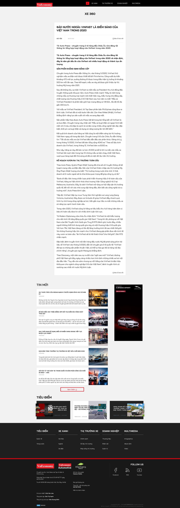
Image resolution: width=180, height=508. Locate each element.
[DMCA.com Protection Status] (41, 505)
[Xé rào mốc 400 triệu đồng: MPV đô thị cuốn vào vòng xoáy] (98, 317)
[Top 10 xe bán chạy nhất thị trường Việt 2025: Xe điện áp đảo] (44, 410)
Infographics (128, 439)
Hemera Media (77, 474)
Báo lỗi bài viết (118, 38)
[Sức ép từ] (98, 376)
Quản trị (105, 449)
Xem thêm (71, 389)
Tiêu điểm (44, 397)
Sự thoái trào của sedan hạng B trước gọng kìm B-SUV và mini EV (62, 293)
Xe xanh (94, 3)
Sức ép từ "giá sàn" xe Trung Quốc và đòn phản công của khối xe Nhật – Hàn (62, 372)
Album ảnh (127, 444)
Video (126, 449)
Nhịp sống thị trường (87, 449)
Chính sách (84, 439)
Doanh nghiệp (122, 3)
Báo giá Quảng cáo (78, 482)
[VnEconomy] (45, 466)
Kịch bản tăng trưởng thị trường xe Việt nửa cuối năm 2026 (62, 351)
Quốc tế (39, 439)
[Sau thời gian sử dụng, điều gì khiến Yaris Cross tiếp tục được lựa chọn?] (98, 337)
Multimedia (136, 3)
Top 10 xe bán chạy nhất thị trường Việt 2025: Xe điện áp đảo (57, 408)
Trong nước (57, 415)
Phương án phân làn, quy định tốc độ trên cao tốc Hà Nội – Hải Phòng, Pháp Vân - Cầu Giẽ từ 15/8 (85, 407)
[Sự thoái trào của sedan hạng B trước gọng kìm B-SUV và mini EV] (98, 298)
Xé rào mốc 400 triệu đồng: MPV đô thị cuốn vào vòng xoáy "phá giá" (61, 313)
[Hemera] (80, 466)
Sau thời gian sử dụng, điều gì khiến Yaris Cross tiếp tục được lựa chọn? (60, 332)
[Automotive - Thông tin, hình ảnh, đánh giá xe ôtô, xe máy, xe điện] (48, 6)
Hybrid (60, 444)
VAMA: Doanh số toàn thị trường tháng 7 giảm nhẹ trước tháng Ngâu (122, 408)
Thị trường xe (107, 3)
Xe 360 (90, 14)
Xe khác (61, 439)
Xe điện (60, 449)
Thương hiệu (106, 439)
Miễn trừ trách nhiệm (79, 490)
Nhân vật (105, 444)
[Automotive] (65, 466)
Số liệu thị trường (86, 444)
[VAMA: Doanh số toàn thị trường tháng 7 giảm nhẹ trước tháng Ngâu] (135, 410)
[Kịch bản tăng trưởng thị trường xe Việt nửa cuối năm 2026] (98, 356)
